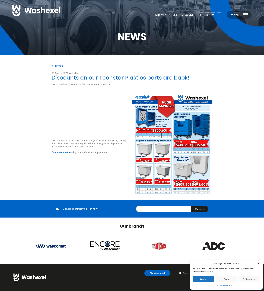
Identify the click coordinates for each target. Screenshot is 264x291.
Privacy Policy (225, 285)
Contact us (187, 273)
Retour (59, 66)
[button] (258, 263)
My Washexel (157, 273)
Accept (203, 279)
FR (219, 15)
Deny (226, 279)
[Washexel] (36, 10)
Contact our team (61, 152)
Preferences (249, 279)
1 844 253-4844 (181, 15)
